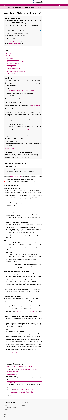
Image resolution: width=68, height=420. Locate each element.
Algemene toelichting (10, 66)
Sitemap (6, 412)
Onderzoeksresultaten (11, 65)
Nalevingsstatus (10, 56)
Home (5, 7)
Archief (6, 415)
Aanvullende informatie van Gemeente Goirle (16, 61)
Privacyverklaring (25, 408)
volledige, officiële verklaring (14, 41)
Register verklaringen (22, 5)
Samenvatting (8, 53)
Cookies (23, 405)
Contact (5, 416)
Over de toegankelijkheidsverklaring (10, 406)
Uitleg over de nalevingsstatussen (14, 68)
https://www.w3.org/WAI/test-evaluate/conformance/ (24, 389)
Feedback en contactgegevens (13, 60)
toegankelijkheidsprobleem (14, 43)
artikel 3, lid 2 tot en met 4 (20, 311)
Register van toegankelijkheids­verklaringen (15, 7)
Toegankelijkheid (7, 409)
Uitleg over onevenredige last (13, 70)
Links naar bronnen (11, 73)
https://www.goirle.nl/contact (22, 129)
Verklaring (8, 55)
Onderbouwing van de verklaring (12, 63)
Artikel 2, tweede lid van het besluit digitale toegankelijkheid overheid (17, 352)
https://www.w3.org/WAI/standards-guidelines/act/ (27, 391)
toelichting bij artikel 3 (31, 311)
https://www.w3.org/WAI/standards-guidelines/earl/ (22, 392)
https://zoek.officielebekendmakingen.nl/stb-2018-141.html (20, 366)
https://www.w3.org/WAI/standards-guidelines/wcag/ (23, 387)
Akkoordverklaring (11, 58)
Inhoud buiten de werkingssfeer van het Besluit (17, 71)
